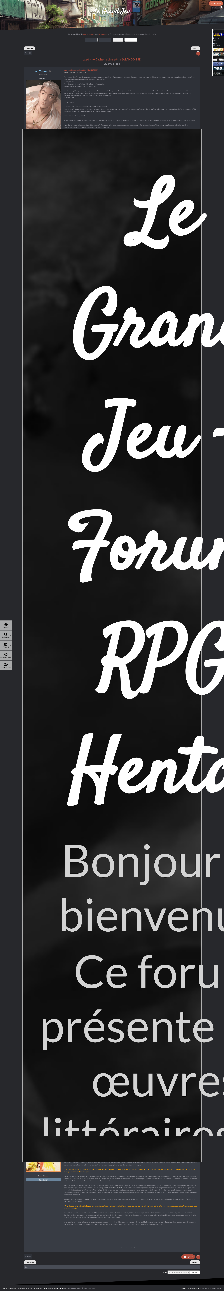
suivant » (195, 48)
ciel (126, 1248)
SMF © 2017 (13, 1288)
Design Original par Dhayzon (190, 1288)
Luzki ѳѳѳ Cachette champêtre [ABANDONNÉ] (112, 59)
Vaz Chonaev (42, 71)
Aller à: (165, 1272)
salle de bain (117, 1188)
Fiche (40, 1176)
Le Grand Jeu (112, 12)
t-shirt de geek (128, 1215)
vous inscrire (103, 34)
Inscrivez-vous (216, 3)
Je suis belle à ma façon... (135, 1248)
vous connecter (88, 34)
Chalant (45, 1176)
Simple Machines (22, 1288)
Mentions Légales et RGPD (56, 1288)
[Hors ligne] (43, 1171)
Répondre (189, 1257)
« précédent (29, 48)
